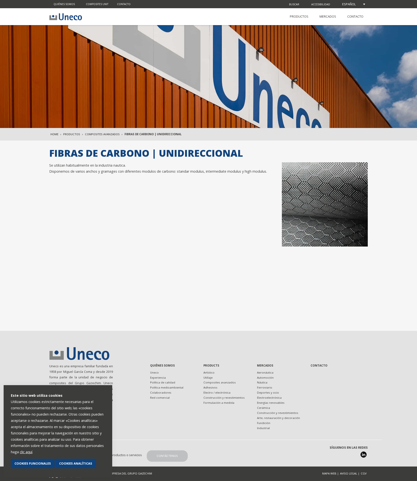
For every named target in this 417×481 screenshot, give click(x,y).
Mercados (265, 365)
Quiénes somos (64, 4)
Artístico (209, 372)
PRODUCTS (211, 365)
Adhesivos (210, 387)
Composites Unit (97, 4)
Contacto (124, 4)
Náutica (262, 382)
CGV (364, 473)
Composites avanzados (102, 134)
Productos (71, 134)
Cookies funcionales (32, 463)
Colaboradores (160, 392)
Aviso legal (348, 473)
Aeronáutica (265, 372)
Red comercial (160, 397)
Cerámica (263, 408)
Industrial (263, 428)
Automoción (265, 377)
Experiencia (158, 377)
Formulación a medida (218, 402)
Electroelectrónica (269, 397)
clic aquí (26, 452)
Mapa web (329, 473)
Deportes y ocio (268, 392)
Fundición (263, 423)
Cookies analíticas (75, 463)
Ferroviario (264, 387)
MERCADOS (328, 16)
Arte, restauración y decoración (278, 418)
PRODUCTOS (299, 16)
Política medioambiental (166, 387)
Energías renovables (271, 402)
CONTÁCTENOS (167, 456)
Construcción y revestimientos (224, 397)
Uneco (154, 372)
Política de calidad (162, 382)
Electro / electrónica (216, 392)
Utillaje (208, 377)
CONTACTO (355, 16)
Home (54, 134)
